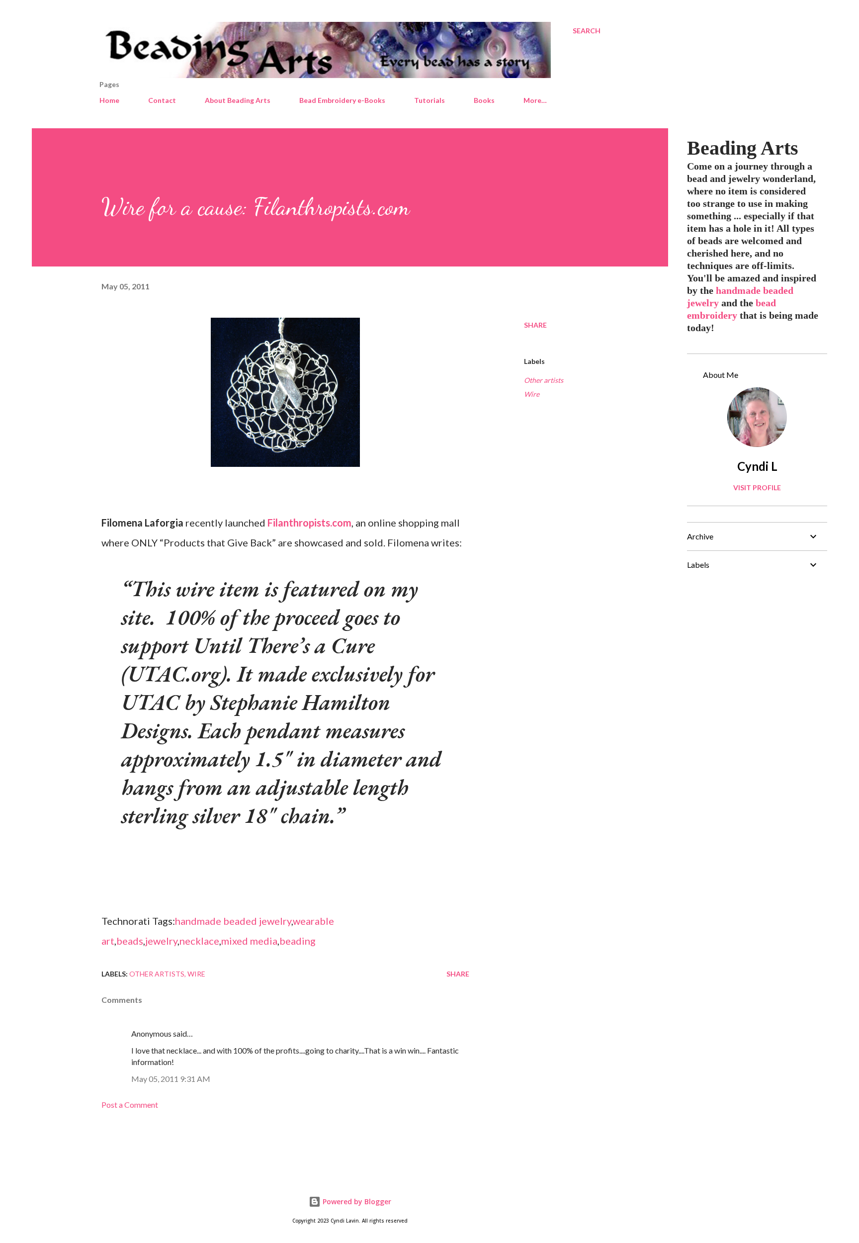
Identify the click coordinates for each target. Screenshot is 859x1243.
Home (109, 100)
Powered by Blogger (356, 1201)
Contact (162, 100)
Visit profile (757, 487)
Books (484, 100)
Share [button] (535, 325)
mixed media (249, 941)
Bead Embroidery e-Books (342, 100)
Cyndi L (757, 466)
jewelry (161, 941)
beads (129, 941)
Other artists (543, 380)
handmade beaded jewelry (233, 921)
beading (297, 941)
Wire (531, 394)
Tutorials (429, 100)
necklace (199, 941)
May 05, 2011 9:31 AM (170, 1078)
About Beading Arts (237, 100)
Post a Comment (129, 1104)
